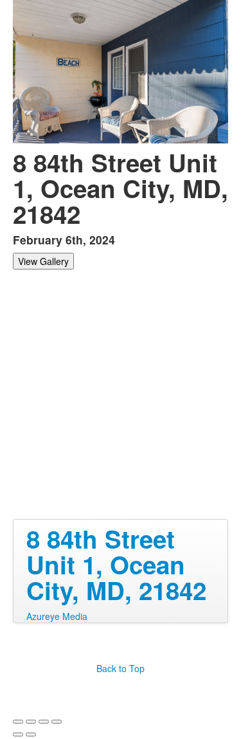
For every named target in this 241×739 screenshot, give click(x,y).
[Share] (31, 722)
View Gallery (43, 261)
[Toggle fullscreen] (44, 722)
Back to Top (120, 668)
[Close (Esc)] (18, 722)
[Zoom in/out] (56, 722)
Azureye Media (56, 616)
